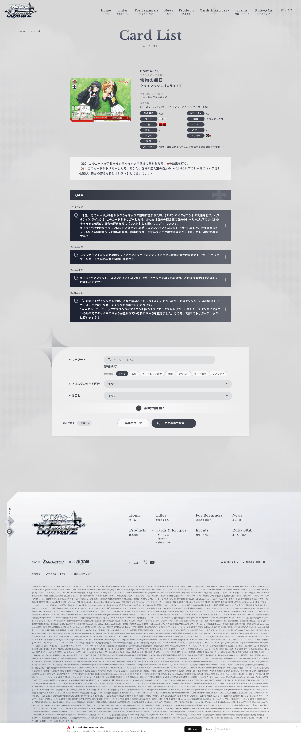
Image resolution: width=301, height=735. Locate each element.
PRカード (163, 538)
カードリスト (164, 534)
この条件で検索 (174, 423)
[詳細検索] (110, 366)
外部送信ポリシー (83, 573)
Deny (209, 729)
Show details (224, 729)
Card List (35, 31)
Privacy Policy (137, 731)
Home (21, 31)
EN (290, 10)
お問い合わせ (231, 562)
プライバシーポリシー (57, 573)
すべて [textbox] (111, 384)
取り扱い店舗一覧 (255, 562)
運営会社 (36, 573)
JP (282, 10)
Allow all (193, 729)
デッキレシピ (164, 542)
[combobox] (168, 384)
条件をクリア (133, 423)
